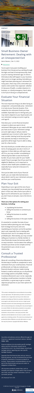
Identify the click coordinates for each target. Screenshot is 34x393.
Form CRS (12, 377)
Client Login (5, 32)
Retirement (6, 64)
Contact (4, 28)
